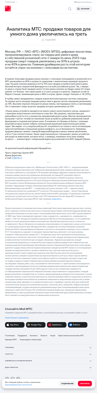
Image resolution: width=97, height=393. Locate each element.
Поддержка (22, 335)
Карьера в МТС (11, 339)
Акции (52, 335)
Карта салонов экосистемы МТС (71, 335)
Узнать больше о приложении (17, 318)
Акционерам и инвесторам (30, 339)
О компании (10, 335)
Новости (44, 335)
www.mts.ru (57, 199)
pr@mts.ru (17, 158)
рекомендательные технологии (18, 385)
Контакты (34, 335)
